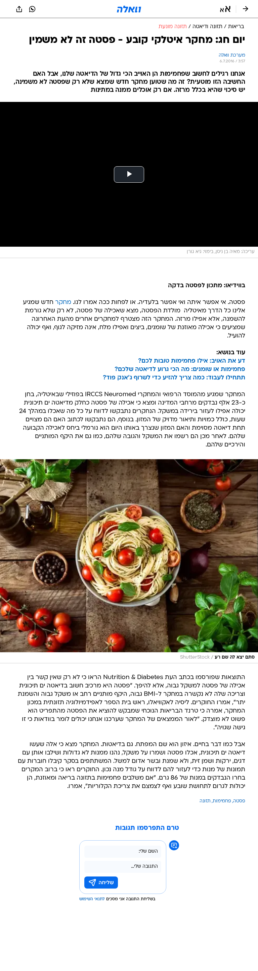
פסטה (239, 801)
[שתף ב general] (19, 9)
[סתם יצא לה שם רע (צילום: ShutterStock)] (129, 561)
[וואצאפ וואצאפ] (32, 9)
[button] (225, 9)
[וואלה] (129, 9)
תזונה (205, 801)
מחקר (63, 302)
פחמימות (222, 801)
